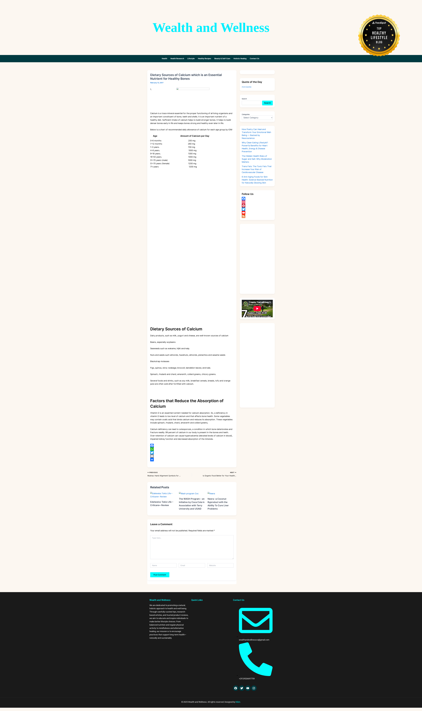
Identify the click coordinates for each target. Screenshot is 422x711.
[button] (255, 58)
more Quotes (246, 87)
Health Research (177, 59)
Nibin (238, 702)
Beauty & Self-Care (222, 59)
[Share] (192, 459)
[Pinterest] (257, 205)
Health (164, 59)
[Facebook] (192, 445)
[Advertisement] (192, 203)
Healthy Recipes (204, 59)
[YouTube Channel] (257, 212)
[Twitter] (192, 452)
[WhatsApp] (192, 449)
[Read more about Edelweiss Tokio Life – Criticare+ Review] (163, 495)
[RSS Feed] (257, 216)
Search (244, 99)
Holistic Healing (240, 59)
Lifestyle (191, 59)
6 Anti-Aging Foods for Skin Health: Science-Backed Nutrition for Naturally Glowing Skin (257, 180)
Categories (246, 114)
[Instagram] (257, 202)
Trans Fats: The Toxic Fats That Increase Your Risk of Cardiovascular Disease (257, 169)
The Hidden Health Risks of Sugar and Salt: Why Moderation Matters (257, 159)
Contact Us (254, 59)
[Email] (192, 456)
